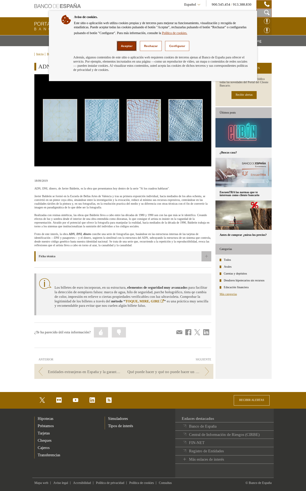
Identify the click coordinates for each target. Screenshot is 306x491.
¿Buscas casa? (228, 152)
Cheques (44, 440)
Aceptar (126, 46)
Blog (263, 42)
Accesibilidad (82, 483)
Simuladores (118, 418)
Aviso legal (60, 483)
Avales (227, 266)
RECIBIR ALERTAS (251, 400)
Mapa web (41, 483)
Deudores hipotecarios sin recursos (244, 280)
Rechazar (151, 46)
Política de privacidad (110, 483)
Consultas (165, 483)
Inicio (40, 54)
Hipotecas (45, 418)
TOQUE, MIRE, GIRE (144, 301)
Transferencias (49, 455)
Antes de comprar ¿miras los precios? (243, 234)
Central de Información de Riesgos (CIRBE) (224, 434)
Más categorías (228, 294)
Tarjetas (44, 433)
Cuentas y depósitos (235, 273)
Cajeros (44, 447)
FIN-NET (197, 442)
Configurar (177, 46)
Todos (227, 259)
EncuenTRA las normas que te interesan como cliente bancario (239, 194)
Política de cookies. (174, 33)
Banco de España (202, 426)
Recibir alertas (244, 94)
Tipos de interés (120, 426)
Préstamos (46, 426)
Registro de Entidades (206, 451)
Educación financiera (236, 287)
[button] (122, 256)
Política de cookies (141, 483)
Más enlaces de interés (206, 459)
